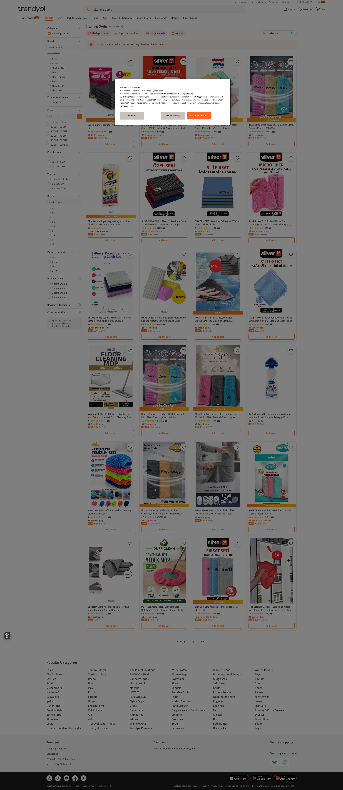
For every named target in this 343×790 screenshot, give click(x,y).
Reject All (132, 115)
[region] (173, 102)
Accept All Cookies (198, 115)
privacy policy (126, 106)
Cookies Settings (173, 115)
